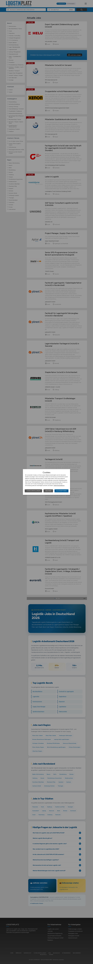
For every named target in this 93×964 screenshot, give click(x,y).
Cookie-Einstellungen (33, 490)
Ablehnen (48, 490)
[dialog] (46, 482)
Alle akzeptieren (61, 490)
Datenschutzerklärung (59, 485)
